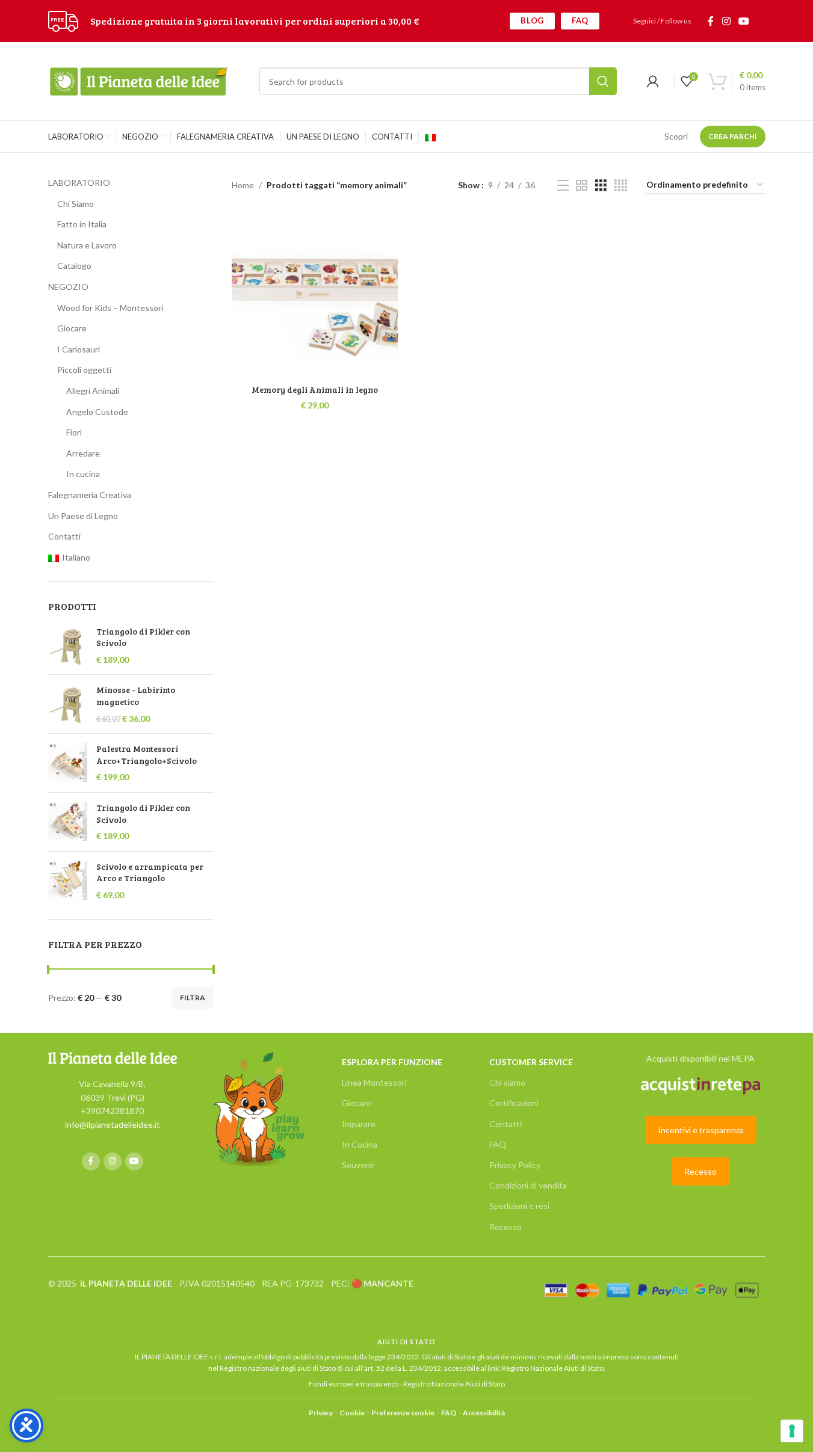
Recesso (505, 1227)
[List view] (563, 185)
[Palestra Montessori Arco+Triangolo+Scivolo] (67, 763)
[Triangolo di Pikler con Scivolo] (67, 646)
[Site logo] (63, 20)
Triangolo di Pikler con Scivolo (143, 637)
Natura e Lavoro (87, 245)
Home (243, 185)
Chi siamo (507, 1082)
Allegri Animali (92, 391)
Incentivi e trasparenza (701, 1130)
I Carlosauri (78, 349)
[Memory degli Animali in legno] (315, 295)
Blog (532, 20)
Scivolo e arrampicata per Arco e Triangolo (149, 872)
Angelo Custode (97, 412)
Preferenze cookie (402, 1412)
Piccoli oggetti (84, 370)
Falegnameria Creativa (89, 495)
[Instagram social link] (726, 21)
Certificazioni (514, 1103)
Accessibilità (484, 1412)
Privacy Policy (514, 1165)
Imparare (359, 1124)
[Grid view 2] (581, 185)
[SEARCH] (603, 81)
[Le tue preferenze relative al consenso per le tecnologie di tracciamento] (792, 1431)
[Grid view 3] (601, 185)
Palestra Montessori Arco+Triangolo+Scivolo (146, 754)
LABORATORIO (79, 182)
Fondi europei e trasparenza (354, 1383)
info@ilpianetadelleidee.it (112, 1124)
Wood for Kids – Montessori (110, 308)
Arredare (83, 453)
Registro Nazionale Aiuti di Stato (553, 1368)
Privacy (321, 1412)
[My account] (653, 81)
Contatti (64, 536)
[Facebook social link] (710, 21)
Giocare (72, 328)
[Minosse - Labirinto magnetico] (67, 704)
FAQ (580, 20)
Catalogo (74, 265)
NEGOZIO (68, 286)
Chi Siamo (75, 203)
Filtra (192, 997)
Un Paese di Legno (83, 516)
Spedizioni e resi (519, 1206)
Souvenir (358, 1165)
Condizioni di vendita (528, 1185)
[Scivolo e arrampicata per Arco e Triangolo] (67, 881)
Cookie (352, 1412)
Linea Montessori (374, 1082)
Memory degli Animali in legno (315, 389)
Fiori (74, 432)
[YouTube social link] (743, 21)
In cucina (83, 474)
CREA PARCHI (732, 136)
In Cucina (359, 1144)
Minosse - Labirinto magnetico (135, 695)
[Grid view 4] (620, 185)
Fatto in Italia (82, 224)
